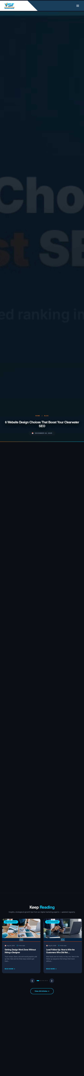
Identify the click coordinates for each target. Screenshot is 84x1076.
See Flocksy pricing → (13, 876)
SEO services (63, 705)
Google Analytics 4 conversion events (16, 656)
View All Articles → (42, 991)
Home (37, 416)
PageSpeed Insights (43, 597)
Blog (46, 416)
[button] (77, 6)
